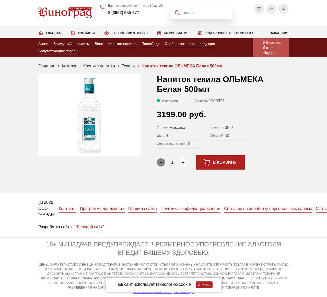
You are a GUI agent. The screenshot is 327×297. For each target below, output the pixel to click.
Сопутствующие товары (58, 51)
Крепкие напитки (122, 44)
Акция (43, 44)
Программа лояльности (102, 208)
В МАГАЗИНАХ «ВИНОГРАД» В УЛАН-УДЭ (163, 292)
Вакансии (278, 33)
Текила (128, 66)
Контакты (86, 33)
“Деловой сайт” (89, 227)
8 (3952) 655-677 (123, 12)
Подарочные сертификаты (229, 33)
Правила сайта (142, 208)
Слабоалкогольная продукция (190, 44)
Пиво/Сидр (151, 44)
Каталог (69, 66)
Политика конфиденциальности (190, 208)
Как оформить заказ (130, 33)
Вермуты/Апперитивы (71, 44)
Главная (53, 33)
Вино (99, 44)
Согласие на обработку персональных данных (268, 208)
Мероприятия (176, 33)
